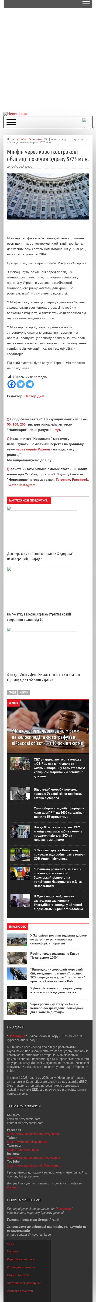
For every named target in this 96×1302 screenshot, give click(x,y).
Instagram (27, 485)
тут (57, 430)
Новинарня (17, 1036)
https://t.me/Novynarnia (23, 1149)
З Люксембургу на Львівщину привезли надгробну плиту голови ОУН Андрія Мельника (60, 854)
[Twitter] (21, 384)
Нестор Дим (34, 396)
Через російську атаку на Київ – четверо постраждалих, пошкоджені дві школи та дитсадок (57, 1008)
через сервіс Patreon (33, 449)
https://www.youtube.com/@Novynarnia (33, 1165)
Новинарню (64, 1209)
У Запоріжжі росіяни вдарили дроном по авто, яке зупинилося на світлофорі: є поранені (58, 939)
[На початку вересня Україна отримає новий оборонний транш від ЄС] (42, 570)
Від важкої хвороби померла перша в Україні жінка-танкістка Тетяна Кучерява (58, 794)
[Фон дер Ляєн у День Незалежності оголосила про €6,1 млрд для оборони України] (42, 630)
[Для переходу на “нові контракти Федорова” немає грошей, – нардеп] (42, 509)
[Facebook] (11, 384)
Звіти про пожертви (20, 1291)
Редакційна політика (20, 1259)
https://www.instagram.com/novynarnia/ (33, 1157)
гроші (12, 692)
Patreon (12, 1187)
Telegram (63, 479)
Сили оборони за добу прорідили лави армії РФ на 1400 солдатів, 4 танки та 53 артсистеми (59, 812)
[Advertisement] (48, 60)
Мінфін (24, 692)
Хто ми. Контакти (18, 1275)
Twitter (12, 485)
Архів (10, 1243)
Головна (12, 1251)
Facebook (80, 479)
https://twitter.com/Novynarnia (27, 1141)
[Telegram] (30, 384)
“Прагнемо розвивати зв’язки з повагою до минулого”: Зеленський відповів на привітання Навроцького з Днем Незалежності (58, 877)
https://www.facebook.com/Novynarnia (33, 1134)
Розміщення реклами (21, 1267)
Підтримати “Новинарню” (24, 1283)
